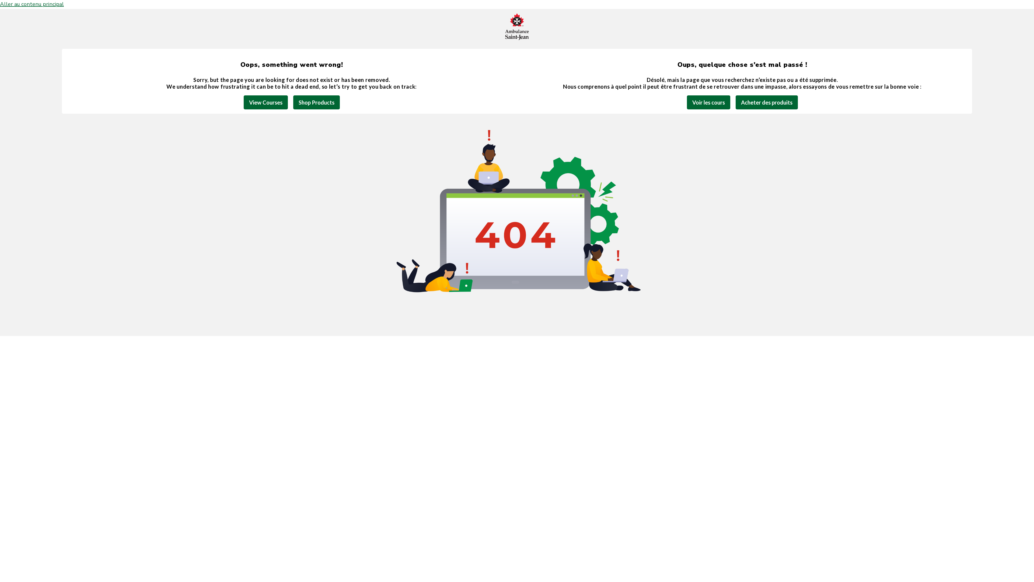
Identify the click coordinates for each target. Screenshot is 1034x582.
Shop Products (316, 102)
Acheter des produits (766, 102)
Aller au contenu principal (32, 4)
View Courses (265, 102)
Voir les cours (708, 102)
